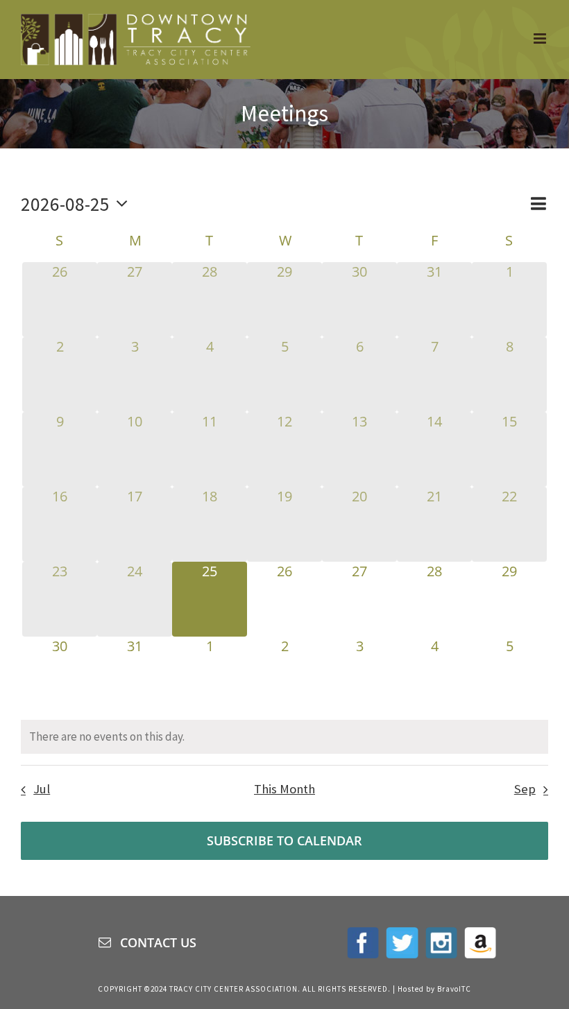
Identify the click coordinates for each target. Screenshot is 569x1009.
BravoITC (454, 989)
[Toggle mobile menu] (541, 38)
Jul (41, 789)
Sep (525, 789)
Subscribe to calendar (284, 841)
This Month (284, 789)
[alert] (284, 737)
